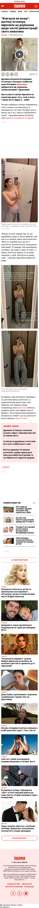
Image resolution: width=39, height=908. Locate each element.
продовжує (22, 84)
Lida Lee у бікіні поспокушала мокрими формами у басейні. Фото (18, 760)
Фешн (20, 11)
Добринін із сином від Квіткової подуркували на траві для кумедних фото (18, 627)
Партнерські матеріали (14, 887)
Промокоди (29, 887)
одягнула (22, 407)
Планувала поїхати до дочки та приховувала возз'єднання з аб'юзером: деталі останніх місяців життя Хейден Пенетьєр (18, 593)
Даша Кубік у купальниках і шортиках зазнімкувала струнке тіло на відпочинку (19, 697)
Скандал (13, 11)
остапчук (6, 467)
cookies (19, 905)
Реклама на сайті (13, 884)
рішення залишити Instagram (20, 118)
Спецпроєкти (27, 884)
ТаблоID (4, 35)
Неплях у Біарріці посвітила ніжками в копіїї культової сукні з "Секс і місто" (19, 729)
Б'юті (26, 11)
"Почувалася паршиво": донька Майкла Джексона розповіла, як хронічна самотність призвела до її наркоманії (18, 662)
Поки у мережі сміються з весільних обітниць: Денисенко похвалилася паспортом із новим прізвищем (18, 828)
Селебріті (4, 11)
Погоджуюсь (5, 907)
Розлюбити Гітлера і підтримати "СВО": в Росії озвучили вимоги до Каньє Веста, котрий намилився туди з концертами (19, 794)
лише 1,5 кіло (21, 418)
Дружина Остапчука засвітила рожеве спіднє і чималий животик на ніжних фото (19, 433)
